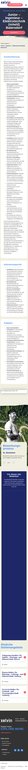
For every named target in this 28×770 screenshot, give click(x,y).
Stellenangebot (5, 43)
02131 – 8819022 (20, 719)
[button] (26, 5)
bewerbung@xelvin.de (21, 720)
